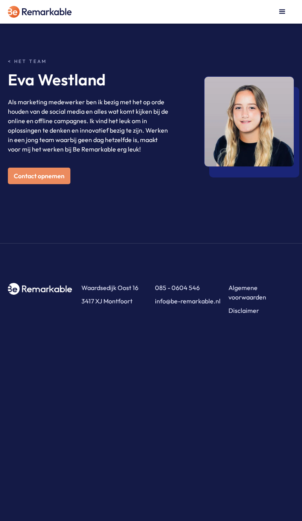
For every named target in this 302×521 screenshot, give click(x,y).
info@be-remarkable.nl (188, 301)
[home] (47, 12)
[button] (282, 12)
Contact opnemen (39, 176)
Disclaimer (243, 310)
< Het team (27, 61)
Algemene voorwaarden (247, 292)
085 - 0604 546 (177, 288)
